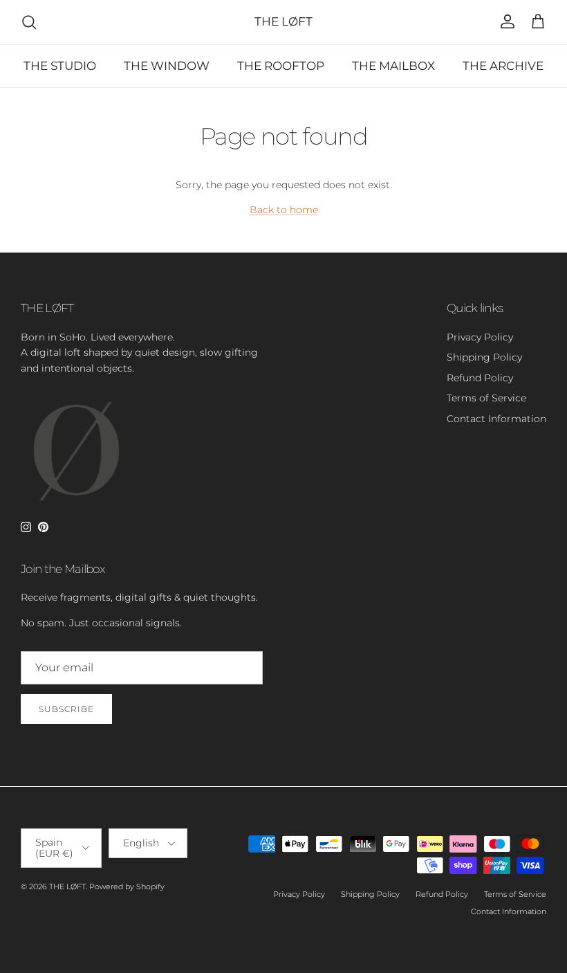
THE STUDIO (60, 66)
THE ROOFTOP (280, 66)
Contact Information (496, 418)
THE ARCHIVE (503, 66)
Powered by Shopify (127, 886)
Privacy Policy (480, 337)
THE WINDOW (167, 66)
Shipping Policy (484, 357)
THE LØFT (67, 886)
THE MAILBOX (393, 66)
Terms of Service (486, 398)
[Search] (29, 22)
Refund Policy (480, 378)
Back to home (284, 209)
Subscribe (66, 709)
